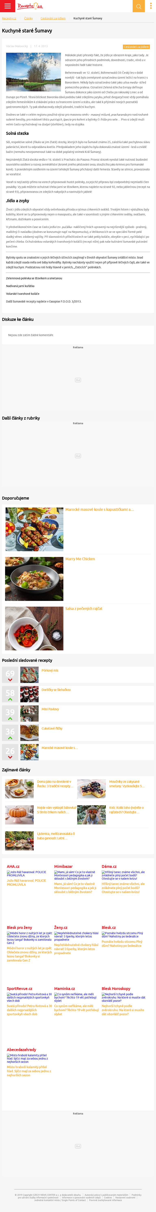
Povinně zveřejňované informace (105, 1200)
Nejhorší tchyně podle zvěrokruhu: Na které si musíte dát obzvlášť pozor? (123, 1010)
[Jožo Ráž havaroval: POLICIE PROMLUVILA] (30, 873)
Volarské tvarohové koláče (22, 293)
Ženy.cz (60, 927)
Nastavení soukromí (125, 1197)
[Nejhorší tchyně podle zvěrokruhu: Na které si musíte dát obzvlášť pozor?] (125, 996)
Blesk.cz (109, 927)
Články (28, 18)
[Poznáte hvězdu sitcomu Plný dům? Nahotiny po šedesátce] (125, 934)
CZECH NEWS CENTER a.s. (46, 1194)
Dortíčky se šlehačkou (56, 689)
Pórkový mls (50, 670)
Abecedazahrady (21, 1049)
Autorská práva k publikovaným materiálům (106, 1194)
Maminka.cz (64, 988)
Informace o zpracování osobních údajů (81, 1197)
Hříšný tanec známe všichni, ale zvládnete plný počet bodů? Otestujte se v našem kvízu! (123, 888)
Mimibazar (63, 866)
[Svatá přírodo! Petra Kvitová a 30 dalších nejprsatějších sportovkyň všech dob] (30, 996)
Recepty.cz (9, 18)
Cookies (108, 1197)
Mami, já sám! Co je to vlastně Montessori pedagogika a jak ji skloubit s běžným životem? (75, 888)
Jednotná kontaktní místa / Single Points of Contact (60, 1200)
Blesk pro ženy (19, 927)
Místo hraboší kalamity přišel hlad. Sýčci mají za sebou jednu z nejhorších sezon (29, 1071)
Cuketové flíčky (52, 728)
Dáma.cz (109, 866)
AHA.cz (13, 866)
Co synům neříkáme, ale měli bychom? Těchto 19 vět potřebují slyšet (76, 1010)
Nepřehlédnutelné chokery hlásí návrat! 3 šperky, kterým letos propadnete (76, 949)
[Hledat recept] (139, 6)
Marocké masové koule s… (60, 748)
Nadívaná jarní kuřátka (20, 286)
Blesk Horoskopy (116, 988)
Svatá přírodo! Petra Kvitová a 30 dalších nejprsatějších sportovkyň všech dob (29, 1010)
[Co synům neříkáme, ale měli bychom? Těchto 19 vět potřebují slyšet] (77, 996)
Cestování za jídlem (53, 18)
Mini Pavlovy (50, 709)
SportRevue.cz (19, 988)
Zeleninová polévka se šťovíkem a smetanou (34, 278)
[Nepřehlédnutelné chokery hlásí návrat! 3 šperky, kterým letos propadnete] (77, 935)
